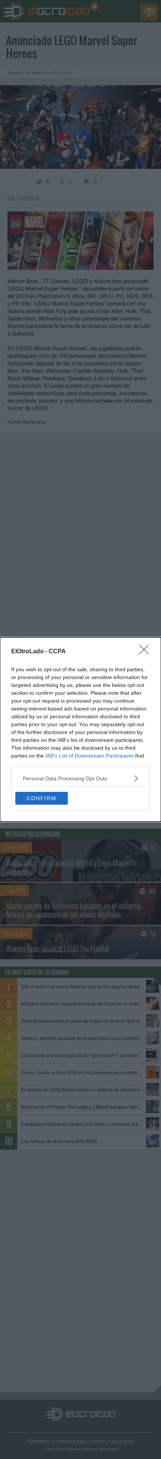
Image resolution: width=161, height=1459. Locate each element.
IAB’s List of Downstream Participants (89, 756)
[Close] (146, 652)
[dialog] (80, 729)
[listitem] (80, 778)
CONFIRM (42, 798)
